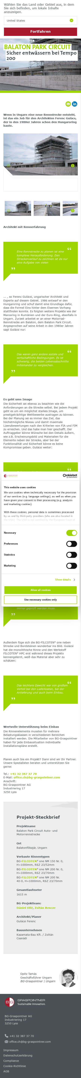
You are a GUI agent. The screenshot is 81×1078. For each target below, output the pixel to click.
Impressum (10, 1050)
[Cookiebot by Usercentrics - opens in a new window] (60, 476)
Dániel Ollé (25, 907)
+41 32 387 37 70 (23, 773)
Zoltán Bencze (45, 907)
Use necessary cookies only (40, 599)
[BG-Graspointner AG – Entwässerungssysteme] (40, 1002)
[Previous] (8, 165)
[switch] (71, 544)
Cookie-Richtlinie (14, 1066)
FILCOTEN (29, 861)
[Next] (72, 165)
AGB (6, 1071)
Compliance (11, 1060)
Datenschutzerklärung (17, 1055)
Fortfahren (40, 31)
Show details (62, 579)
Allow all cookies (40, 590)
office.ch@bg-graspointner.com (37, 777)
